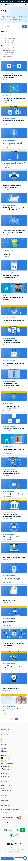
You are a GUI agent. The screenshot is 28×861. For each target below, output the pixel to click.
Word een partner (5, 781)
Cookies (13, 847)
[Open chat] (25, 858)
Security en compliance (9, 40)
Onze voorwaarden (21, 847)
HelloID (5, 751)
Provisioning (6, 758)
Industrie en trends (8, 34)
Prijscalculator (6, 769)
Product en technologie (9, 38)
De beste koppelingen (8, 50)
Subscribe (5, 822)
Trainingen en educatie (6, 790)
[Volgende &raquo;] (16, 719)
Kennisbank (4, 795)
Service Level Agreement (14, 851)
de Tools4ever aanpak (8, 52)
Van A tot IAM (6, 59)
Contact (21, 859)
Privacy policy (5, 847)
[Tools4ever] (7, 4)
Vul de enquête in (21, 1)
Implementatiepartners (6, 776)
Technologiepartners (6, 779)
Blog (2, 739)
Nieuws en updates (8, 36)
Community (4, 798)
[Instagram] (12, 844)
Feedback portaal (5, 805)
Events (2, 737)
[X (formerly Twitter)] (16, 844)
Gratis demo (7, 859)
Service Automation (7, 760)
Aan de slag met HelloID (9, 48)
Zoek (24, 26)
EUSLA (5, 849)
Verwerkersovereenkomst (18, 849)
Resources (3, 741)
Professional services (6, 793)
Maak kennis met (7, 56)
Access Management (8, 763)
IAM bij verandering (8, 54)
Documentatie (4, 800)
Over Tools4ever (5, 729)
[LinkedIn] (20, 844)
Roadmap (3, 803)
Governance (6, 766)
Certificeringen (4, 734)
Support (3, 788)
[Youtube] (8, 844)
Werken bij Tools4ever (9, 42)
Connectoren (4, 744)
